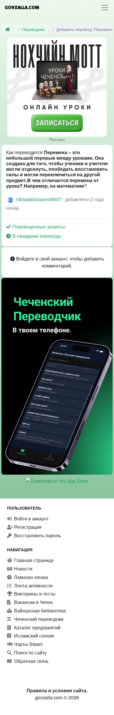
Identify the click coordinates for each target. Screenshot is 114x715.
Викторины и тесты (34, 593)
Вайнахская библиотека (39, 610)
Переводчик (33, 29)
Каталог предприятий (37, 627)
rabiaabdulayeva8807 (39, 199)
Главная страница (33, 560)
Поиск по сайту (30, 652)
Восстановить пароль (37, 535)
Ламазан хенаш (30, 577)
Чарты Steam (28, 644)
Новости (22, 568)
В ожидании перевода (36, 236)
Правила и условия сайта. (57, 690)
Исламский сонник (33, 635)
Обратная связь (31, 661)
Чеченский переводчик (38, 619)
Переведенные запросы (38, 226)
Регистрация (27, 527)
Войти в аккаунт (31, 518)
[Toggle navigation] (105, 7)
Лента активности (33, 585)
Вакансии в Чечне (33, 602)
